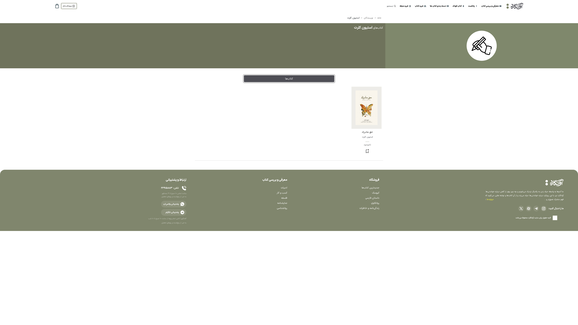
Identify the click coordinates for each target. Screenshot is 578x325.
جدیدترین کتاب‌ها (370, 188)
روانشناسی (282, 208)
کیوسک (375, 193)
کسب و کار (282, 193)
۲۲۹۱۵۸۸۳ (166, 188)
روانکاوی (375, 203)
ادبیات (284, 188)
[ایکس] (521, 208)
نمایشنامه (282, 203)
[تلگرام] (536, 208)
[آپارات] (528, 208)
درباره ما (490, 199)
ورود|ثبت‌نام (67, 6)
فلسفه (284, 198)
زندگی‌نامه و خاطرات (369, 208)
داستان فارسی (372, 198)
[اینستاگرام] (544, 208)
